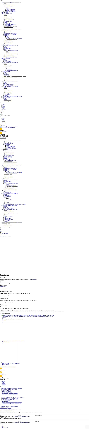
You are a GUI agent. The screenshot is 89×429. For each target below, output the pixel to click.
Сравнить (2, 238)
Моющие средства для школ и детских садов (10, 398)
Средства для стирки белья (9, 55)
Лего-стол (6, 79)
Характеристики (5, 288)
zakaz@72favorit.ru (3, 131)
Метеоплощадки (7, 6)
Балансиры (6, 89)
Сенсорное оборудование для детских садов (10, 399)
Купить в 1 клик (3, 286)
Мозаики (5, 22)
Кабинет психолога (7, 75)
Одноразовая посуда (7, 195)
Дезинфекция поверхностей (11, 185)
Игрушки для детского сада (7, 392)
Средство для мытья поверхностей (10, 56)
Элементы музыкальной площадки (10, 11)
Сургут (3, 426)
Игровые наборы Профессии (9, 142)
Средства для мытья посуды (9, 54)
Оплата (3, 106)
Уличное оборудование (6, 400)
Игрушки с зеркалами (8, 20)
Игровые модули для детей (9, 19)
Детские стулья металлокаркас (11, 39)
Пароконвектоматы (7, 196)
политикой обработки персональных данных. (22, 416)
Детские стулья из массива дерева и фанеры (14, 38)
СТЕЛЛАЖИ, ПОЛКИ (8, 42)
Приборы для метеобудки (10, 9)
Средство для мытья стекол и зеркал (10, 57)
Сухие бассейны (7, 94)
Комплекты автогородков (8, 5)
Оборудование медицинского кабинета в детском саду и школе (15, 76)
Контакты (4, 109)
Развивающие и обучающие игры (10, 24)
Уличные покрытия (7, 61)
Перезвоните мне (3, 138)
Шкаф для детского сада (8, 43)
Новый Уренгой (5, 427)
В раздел (7, 8)
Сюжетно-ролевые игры (8, 27)
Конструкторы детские (8, 21)
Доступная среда (5, 401)
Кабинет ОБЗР (6, 74)
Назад (5, 3)
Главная (3, 104)
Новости (3, 381)
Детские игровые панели (8, 18)
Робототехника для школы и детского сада (9, 389)
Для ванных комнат (7, 48)
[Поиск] (0, 116)
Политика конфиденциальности (5, 408)
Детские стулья (6, 35)
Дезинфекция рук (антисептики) (12, 186)
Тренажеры (6, 95)
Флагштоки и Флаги (7, 100)
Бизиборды (6, 17)
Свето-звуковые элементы (8, 85)
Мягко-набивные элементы (9, 84)
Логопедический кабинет (6, 391)
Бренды (4, 236)
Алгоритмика (6, 151)
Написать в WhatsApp (5, 126)
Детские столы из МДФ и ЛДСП (10, 34)
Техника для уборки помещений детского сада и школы (12, 402)
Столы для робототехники (8, 80)
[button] (5, 341)
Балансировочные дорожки (9, 152)
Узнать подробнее (33, 279)
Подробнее (4, 317)
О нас (3, 105)
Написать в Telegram (14, 126)
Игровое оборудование (8, 40)
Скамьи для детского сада (8, 41)
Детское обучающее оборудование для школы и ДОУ (11, 403)
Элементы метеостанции (10, 10)
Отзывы (3, 107)
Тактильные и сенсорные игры (9, 28)
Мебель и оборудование (8, 90)
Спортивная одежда (7, 92)
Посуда (5, 66)
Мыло (5, 49)
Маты (5, 215)
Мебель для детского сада (6, 390)
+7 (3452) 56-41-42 (18, 311)
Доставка (3, 289)
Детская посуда (9, 69)
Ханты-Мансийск (5, 425)
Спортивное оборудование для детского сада (10, 393)
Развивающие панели (8, 25)
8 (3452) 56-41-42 (3, 137)
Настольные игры (7, 23)
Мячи (5, 91)
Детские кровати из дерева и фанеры (10, 33)
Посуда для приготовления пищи (12, 70)
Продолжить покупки (4, 410)
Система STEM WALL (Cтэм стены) (10, 26)
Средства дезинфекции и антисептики (11, 50)
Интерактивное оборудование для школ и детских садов (12, 388)
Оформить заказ (10, 410)
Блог (3, 108)
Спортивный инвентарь (8, 93)
